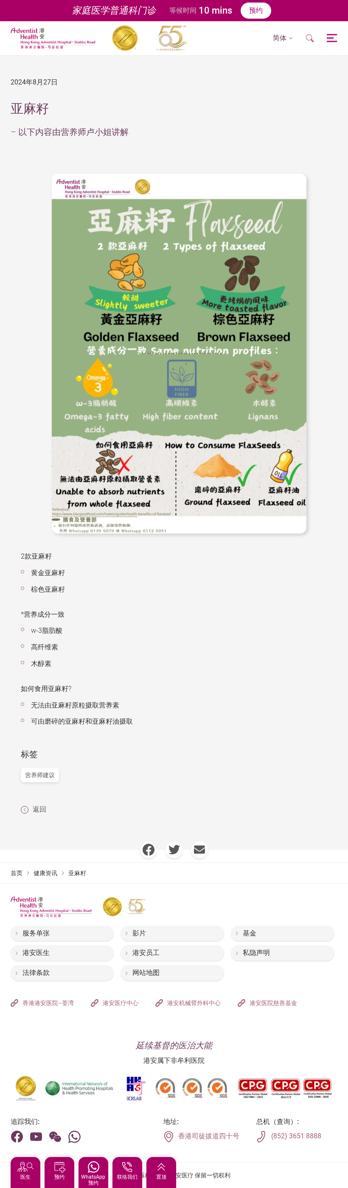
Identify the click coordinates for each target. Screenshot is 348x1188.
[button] (283, 38)
